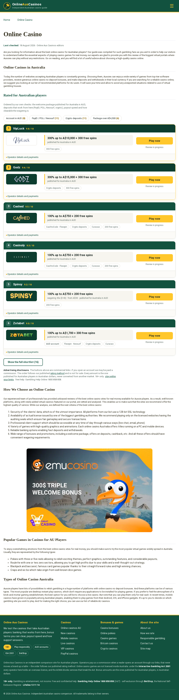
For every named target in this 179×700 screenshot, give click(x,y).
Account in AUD (15, 118)
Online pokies (108, 633)
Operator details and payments (22, 157)
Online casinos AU (71, 628)
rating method (57, 373)
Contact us (146, 643)
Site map (145, 648)
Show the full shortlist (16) (23, 362)
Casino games (109, 638)
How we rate (147, 633)
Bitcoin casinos (109, 643)
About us (145, 628)
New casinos (68, 633)
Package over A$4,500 (106, 118)
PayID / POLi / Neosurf (45, 118)
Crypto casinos (109, 648)
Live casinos (68, 643)
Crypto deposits (76, 118)
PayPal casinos (69, 653)
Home (6, 19)
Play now (154, 140)
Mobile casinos (69, 638)
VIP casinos (67, 648)
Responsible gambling (152, 638)
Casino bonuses (110, 628)
